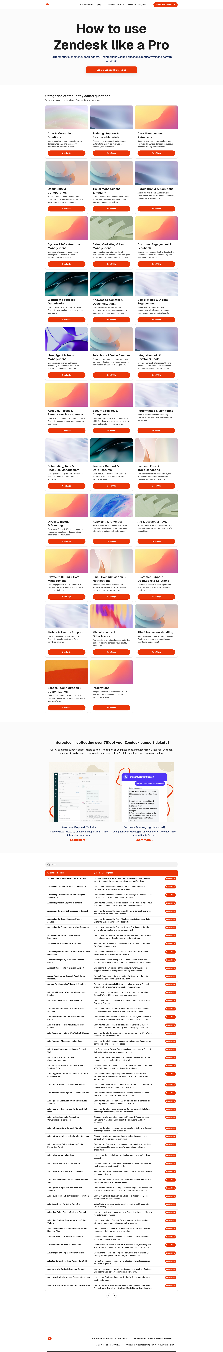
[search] (114, 864)
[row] (68, 873)
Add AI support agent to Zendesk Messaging (154, 1338)
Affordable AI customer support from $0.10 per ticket (150, 1345)
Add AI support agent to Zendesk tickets (110, 1338)
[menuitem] (90, 4)
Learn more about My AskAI (107, 1345)
